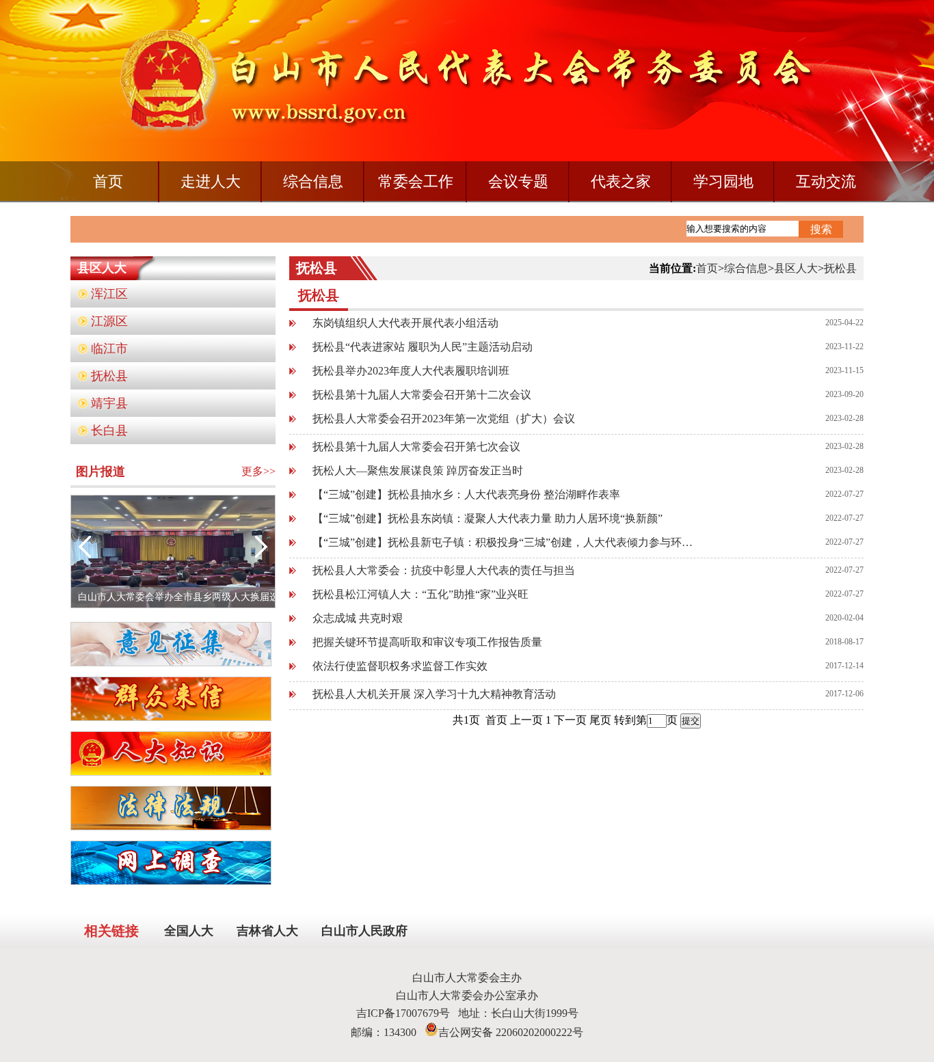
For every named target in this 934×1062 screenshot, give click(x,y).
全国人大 (188, 931)
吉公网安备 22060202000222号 (510, 1032)
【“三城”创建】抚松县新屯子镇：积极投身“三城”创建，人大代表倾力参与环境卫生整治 (504, 542)
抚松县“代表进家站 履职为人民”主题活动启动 (422, 347)
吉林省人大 (267, 931)
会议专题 (518, 181)
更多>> (258, 471)
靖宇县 (109, 403)
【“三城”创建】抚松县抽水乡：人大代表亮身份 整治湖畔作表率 (466, 494)
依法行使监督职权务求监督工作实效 (400, 666)
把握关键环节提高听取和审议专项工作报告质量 (427, 642)
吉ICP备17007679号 (407, 1013)
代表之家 (621, 181)
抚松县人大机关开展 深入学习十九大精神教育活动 (434, 694)
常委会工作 (415, 181)
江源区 (109, 321)
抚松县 (109, 376)
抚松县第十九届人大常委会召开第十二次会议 (421, 394)
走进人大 (211, 181)
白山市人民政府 (364, 931)
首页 (108, 181)
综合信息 (313, 181)
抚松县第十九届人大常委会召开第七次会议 (416, 446)
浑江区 (109, 294)
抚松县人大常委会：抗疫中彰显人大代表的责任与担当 (443, 570)
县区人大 (796, 268)
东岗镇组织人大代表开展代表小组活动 (405, 323)
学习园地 (723, 181)
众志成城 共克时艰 (357, 618)
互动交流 (826, 181)
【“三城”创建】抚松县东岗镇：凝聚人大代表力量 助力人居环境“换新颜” (487, 518)
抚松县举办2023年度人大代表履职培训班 (410, 371)
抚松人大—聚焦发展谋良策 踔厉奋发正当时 (417, 470)
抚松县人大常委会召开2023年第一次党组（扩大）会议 (443, 418)
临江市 (109, 348)
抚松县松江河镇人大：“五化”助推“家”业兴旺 (420, 594)
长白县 (109, 430)
